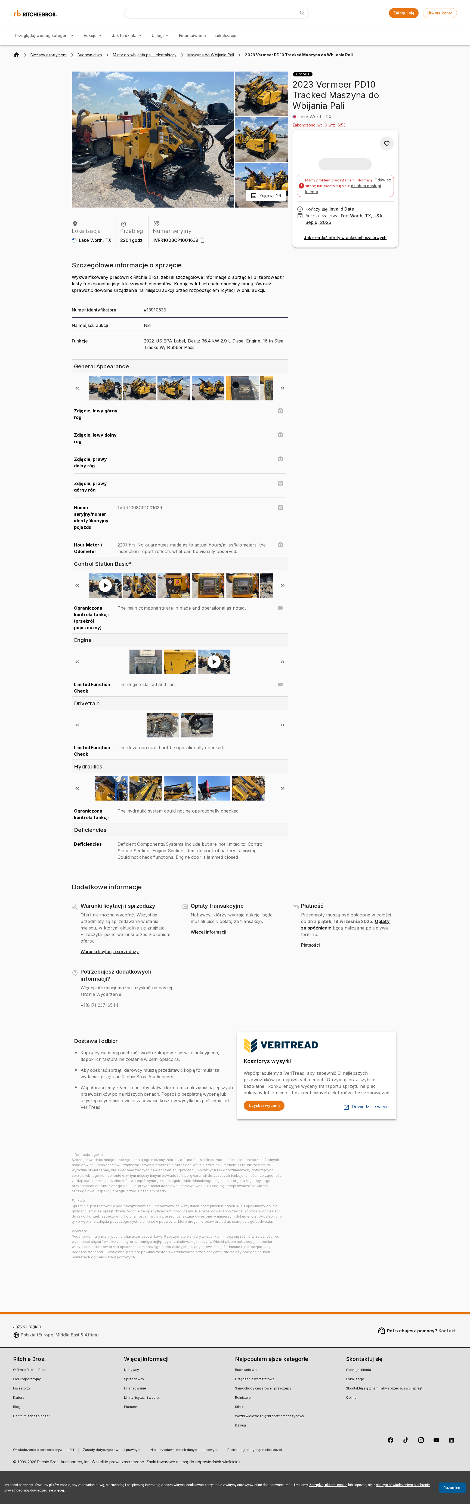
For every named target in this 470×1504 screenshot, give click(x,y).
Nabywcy (131, 1370)
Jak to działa (124, 35)
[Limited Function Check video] (280, 684)
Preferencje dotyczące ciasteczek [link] (255, 1450)
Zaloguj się (403, 13)
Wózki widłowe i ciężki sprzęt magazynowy (269, 1416)
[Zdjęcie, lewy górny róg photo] (280, 410)
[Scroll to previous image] (77, 388)
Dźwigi (240, 1425)
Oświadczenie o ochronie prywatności (43, 1450)
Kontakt (447, 1330)
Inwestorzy (22, 1388)
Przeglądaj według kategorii (42, 35)
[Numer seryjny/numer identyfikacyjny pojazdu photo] (280, 507)
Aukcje (90, 35)
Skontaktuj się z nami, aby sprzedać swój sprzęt (384, 1388)
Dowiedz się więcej (370, 1106)
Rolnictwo (243, 1397)
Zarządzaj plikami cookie (328, 1485)
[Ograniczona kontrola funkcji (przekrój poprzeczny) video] (280, 608)
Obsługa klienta (358, 1370)
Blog (16, 1407)
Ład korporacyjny (27, 1379)
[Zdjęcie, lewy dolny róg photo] (280, 435)
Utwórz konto (440, 13)
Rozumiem (452, 1488)
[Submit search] (302, 13)
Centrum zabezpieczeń (32, 1416)
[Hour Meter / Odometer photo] (280, 544)
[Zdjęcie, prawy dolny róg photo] (280, 459)
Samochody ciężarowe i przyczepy (263, 1388)
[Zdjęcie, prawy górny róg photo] (280, 483)
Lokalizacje (225, 35)
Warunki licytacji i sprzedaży (110, 952)
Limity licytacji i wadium (142, 1397)
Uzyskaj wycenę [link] (264, 1105)
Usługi (158, 35)
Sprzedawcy (134, 1379)
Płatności (310, 945)
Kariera (18, 1397)
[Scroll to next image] (282, 388)
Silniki (239, 1407)
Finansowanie (192, 35)
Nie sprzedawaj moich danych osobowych (184, 1450)
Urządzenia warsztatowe (255, 1379)
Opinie (351, 1397)
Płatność (131, 1407)
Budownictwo (246, 1370)
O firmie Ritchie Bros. (30, 1370)
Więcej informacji (208, 932)
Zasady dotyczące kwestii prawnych (112, 1450)
